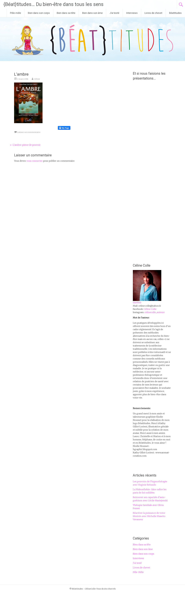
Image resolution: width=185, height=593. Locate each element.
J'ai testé (137, 563)
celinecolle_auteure (155, 312)
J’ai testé (114, 13)
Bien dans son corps (39, 13)
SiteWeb (137, 302)
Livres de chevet (153, 13)
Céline (37, 79)
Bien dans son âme (92, 13)
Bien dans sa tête (66, 13)
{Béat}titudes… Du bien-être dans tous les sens (53, 4)
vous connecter (34, 160)
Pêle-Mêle (138, 572)
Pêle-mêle (15, 13)
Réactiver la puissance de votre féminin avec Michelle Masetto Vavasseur (149, 516)
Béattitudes (175, 13)
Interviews (132, 13)
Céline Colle (150, 309)
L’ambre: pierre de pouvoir (25, 144)
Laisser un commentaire (28, 132)
